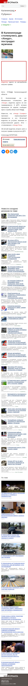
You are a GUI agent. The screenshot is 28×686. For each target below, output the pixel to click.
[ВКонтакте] (3, 151)
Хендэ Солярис (20, 113)
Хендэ (4, 103)
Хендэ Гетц (17, 125)
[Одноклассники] (7, 151)
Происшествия (13, 22)
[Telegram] (11, 151)
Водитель (4, 82)
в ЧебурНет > (6, 25)
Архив (11, 19)
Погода (4, 22)
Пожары (23, 22)
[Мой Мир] (15, 151)
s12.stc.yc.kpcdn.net (8, 59)
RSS (15, 683)
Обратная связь (5, 680)
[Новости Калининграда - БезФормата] (9, 2)
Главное (4, 19)
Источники (18, 19)
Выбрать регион (5, 681)
